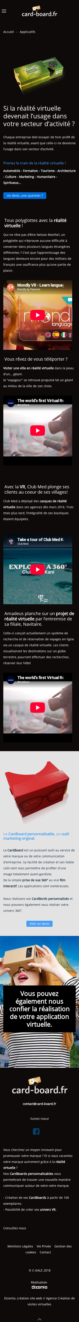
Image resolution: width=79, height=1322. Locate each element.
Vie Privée (44, 1246)
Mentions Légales (20, 1246)
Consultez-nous (14, 1228)
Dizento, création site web (23, 1298)
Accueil (8, 32)
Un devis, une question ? (25, 195)
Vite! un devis (39, 924)
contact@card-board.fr (39, 1104)
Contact (46, 1252)
